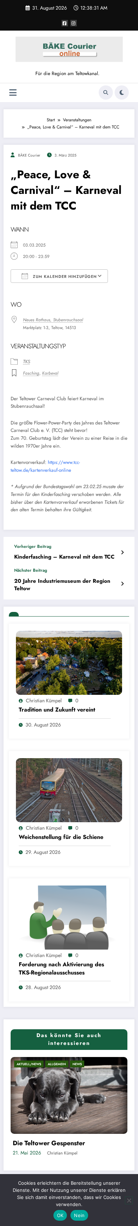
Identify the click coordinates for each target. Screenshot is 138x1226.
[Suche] (106, 92)
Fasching (31, 373)
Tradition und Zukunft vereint (57, 710)
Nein (79, 1215)
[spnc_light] (122, 92)
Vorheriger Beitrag (32, 546)
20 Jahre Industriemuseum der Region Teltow (62, 584)
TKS (26, 361)
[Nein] (129, 1200)
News (109, 1064)
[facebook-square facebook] (65, 23)
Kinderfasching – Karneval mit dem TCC (64, 557)
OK (60, 1215)
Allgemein (89, 1064)
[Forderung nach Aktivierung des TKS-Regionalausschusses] (69, 917)
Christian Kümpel (44, 700)
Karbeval (50, 373)
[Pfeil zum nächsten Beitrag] (122, 584)
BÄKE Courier (29, 155)
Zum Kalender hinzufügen (64, 276)
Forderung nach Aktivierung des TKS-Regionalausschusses (61, 968)
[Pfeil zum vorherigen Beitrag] (122, 552)
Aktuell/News (61, 1064)
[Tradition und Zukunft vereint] (69, 662)
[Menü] (13, 92)
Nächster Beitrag (30, 570)
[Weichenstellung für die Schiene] (69, 790)
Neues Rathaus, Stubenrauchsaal (53, 320)
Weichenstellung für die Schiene (61, 837)
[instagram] (73, 23)
